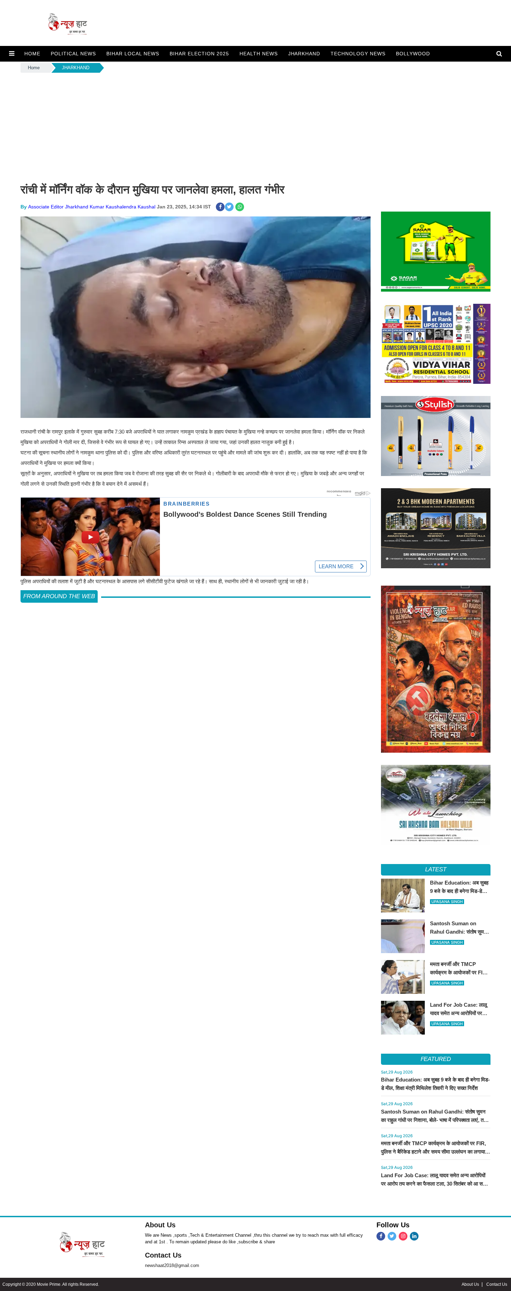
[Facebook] (380, 1236)
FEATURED (436, 1059)
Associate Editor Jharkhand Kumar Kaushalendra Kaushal (91, 206)
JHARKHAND (304, 53)
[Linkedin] (414, 1236)
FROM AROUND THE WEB (59, 596)
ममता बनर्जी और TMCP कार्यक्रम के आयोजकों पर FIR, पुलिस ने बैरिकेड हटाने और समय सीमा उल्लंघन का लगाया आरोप (433, 1151)
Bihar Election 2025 (199, 53)
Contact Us (163, 1255)
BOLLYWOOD (413, 53)
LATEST (435, 869)
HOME (32, 53)
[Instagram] (403, 1236)
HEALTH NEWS (259, 53)
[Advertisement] (255, 126)
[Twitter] (392, 1236)
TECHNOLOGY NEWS (358, 53)
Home (34, 67)
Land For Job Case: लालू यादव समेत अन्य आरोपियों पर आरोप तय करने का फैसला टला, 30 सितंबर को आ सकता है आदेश (435, 1183)
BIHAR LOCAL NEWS (132, 53)
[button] (11, 53)
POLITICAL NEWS (73, 53)
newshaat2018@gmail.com (172, 1265)
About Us (160, 1225)
